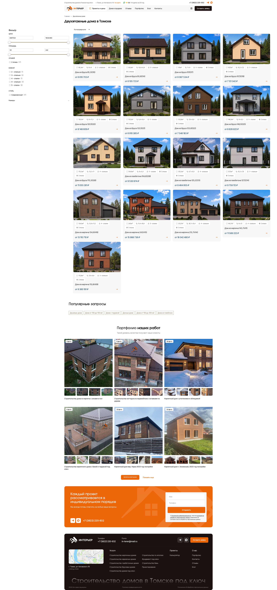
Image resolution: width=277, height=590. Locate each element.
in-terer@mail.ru (129, 541)
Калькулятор (175, 555)
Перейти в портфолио (130, 477)
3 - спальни (15, 75)
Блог (149, 8)
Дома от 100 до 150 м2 (94, 313)
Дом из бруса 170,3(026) (85, 180)
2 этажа (14, 62)
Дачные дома (128, 313)
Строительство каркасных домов (123, 559)
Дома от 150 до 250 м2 (145, 313)
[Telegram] (208, 3)
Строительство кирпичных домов (123, 555)
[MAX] (211, 3)
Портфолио (139, 8)
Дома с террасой (112, 313)
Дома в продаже (115, 8)
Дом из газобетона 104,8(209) (138, 176)
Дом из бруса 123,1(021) (135, 128)
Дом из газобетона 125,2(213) (187, 180)
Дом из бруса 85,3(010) (85, 72)
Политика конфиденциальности (132, 587)
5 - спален (15, 85)
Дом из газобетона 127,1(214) (237, 180)
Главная (67, 16)
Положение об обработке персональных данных (193, 587)
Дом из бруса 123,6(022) (185, 128)
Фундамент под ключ (150, 559)
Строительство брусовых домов (122, 567)
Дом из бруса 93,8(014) (135, 76)
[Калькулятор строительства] (191, 8)
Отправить (186, 510)
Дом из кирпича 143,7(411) (236, 228)
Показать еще (148, 477)
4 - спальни (16, 82)
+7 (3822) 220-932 (196, 3)
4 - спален (15, 78)
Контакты (158, 8)
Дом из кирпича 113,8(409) (86, 284)
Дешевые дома (76, 313)
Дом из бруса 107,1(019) (234, 76)
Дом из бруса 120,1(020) (85, 124)
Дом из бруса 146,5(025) (235, 124)
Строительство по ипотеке (152, 555)
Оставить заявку (203, 8)
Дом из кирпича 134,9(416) (86, 232)
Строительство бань (150, 563)
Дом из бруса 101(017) (184, 72)
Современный (17, 95)
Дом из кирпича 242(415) (136, 232)
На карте (117, 3)
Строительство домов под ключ (122, 571)
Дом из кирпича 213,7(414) (186, 232)
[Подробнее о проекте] (117, 77)
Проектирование (148, 567)
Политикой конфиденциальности (181, 515)
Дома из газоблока (165, 313)
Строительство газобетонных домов (124, 563)
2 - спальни (15, 72)
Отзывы (128, 8)
